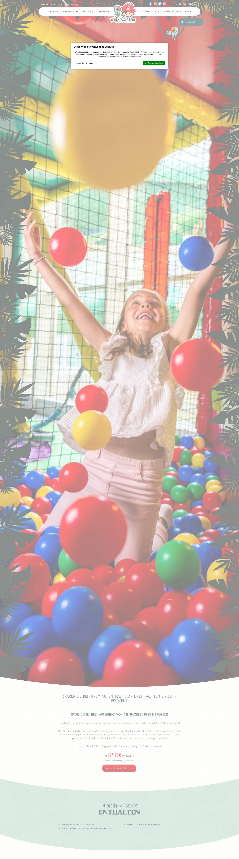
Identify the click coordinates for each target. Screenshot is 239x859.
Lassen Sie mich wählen (85, 63)
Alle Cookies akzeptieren (154, 63)
